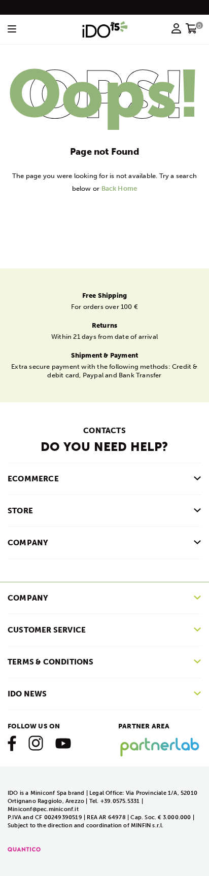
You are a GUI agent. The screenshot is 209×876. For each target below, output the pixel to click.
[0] (191, 31)
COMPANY (28, 542)
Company (28, 598)
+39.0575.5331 (121, 801)
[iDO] (105, 29)
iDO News (27, 693)
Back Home (119, 188)
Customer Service (47, 630)
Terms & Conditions (51, 662)
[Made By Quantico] (24, 849)
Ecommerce (33, 478)
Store (20, 510)
